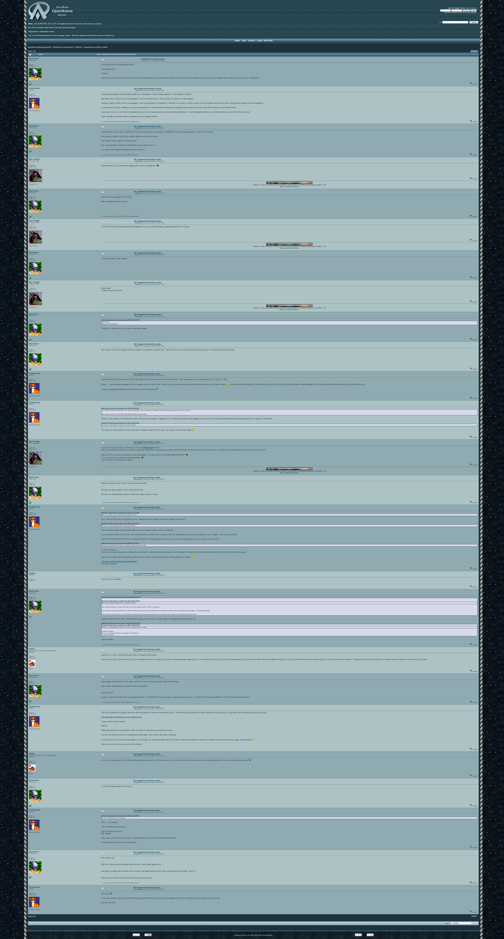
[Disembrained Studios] (30, 84)
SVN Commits (148, 448)
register (474, 8)
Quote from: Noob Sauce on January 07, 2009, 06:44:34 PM (120, 815)
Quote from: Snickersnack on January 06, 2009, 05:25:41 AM (120, 597)
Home (237, 41)
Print (474, 51)
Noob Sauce (34, 59)
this (297, 186)
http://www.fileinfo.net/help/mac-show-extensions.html (121, 717)
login (467, 8)
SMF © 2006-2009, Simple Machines (261, 935)
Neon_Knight (34, 159)
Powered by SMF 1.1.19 (241, 935)
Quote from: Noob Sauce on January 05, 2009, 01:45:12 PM (120, 408)
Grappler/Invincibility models (95, 47)
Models (79, 47)
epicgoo (32, 573)
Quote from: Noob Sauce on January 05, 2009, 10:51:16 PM (120, 512)
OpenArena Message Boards (39, 47)
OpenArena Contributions (63, 47)
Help (244, 41)
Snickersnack (34, 88)
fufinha (32, 649)
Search (251, 41)
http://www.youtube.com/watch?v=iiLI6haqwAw (119, 561)
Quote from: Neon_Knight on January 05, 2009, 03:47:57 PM (120, 320)
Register (268, 41)
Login (259, 41)
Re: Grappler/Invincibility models (147, 89)
